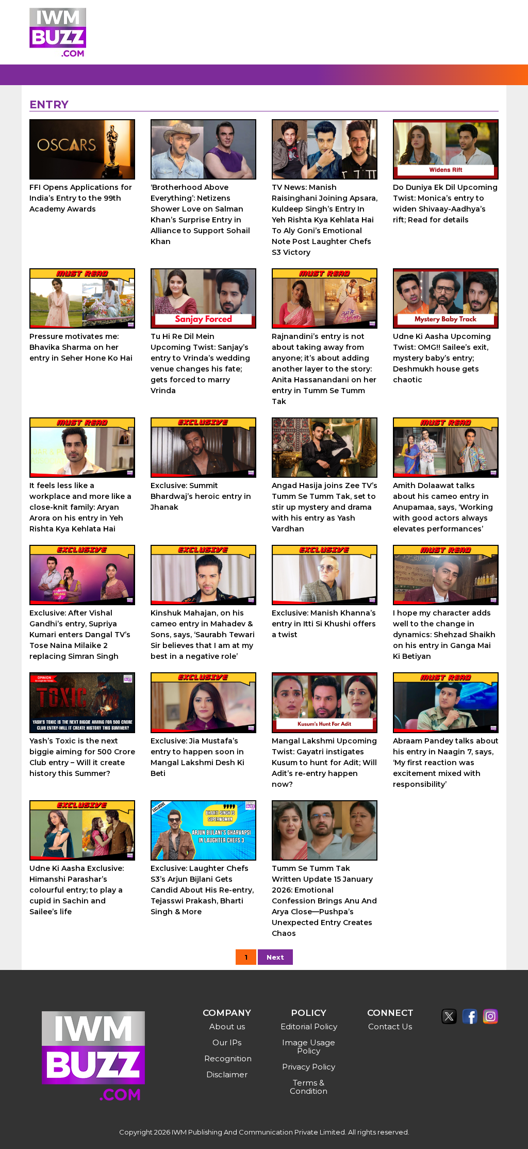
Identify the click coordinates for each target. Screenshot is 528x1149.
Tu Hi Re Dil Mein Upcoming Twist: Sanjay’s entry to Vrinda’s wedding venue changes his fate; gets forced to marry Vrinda (200, 363)
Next (275, 957)
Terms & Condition (308, 1087)
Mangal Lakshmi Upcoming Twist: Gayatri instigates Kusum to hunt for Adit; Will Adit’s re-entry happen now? (324, 762)
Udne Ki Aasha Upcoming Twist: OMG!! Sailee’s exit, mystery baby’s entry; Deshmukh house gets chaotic (442, 358)
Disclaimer (227, 1074)
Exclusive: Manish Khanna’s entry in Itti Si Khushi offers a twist (324, 623)
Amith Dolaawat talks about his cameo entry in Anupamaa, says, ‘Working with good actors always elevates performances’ (443, 507)
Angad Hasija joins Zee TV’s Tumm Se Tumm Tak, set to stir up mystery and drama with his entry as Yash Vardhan (324, 507)
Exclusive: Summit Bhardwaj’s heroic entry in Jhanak (201, 496)
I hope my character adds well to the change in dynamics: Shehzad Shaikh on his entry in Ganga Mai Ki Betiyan (444, 634)
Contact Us (390, 1026)
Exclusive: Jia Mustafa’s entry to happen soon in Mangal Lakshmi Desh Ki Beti (197, 757)
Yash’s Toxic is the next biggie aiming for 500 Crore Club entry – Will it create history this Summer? (82, 757)
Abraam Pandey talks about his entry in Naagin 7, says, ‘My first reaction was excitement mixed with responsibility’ (446, 762)
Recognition (228, 1058)
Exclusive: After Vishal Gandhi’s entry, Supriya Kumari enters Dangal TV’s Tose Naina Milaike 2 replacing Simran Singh (79, 634)
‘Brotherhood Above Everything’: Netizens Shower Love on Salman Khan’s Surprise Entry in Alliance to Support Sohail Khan (200, 214)
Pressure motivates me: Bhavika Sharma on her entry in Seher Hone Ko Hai (81, 347)
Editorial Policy (308, 1026)
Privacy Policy (308, 1067)
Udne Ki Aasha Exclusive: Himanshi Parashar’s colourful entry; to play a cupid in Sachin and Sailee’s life (76, 890)
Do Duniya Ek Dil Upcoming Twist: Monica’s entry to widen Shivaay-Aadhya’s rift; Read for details (445, 203)
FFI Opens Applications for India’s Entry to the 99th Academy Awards (80, 198)
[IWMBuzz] (57, 32)
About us (227, 1026)
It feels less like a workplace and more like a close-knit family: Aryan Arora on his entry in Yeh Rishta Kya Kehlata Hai (80, 507)
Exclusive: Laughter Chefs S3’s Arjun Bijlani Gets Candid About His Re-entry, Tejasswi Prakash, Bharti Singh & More (202, 890)
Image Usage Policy (308, 1047)
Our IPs (226, 1042)
